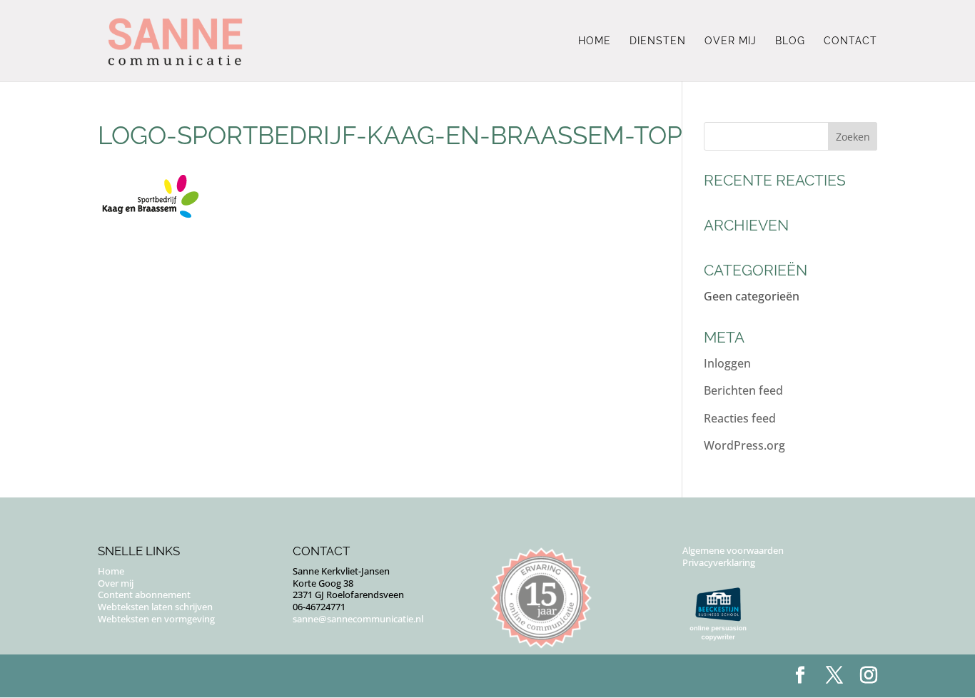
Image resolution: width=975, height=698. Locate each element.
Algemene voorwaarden (733, 550)
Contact (850, 41)
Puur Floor (185, 675)
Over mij (730, 41)
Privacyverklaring (718, 562)
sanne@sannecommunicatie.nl (358, 618)
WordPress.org (744, 445)
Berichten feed (743, 390)
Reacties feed (740, 418)
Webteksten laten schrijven (155, 606)
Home (594, 41)
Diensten (658, 41)
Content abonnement (144, 594)
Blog (790, 41)
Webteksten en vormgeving (156, 618)
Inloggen (727, 363)
